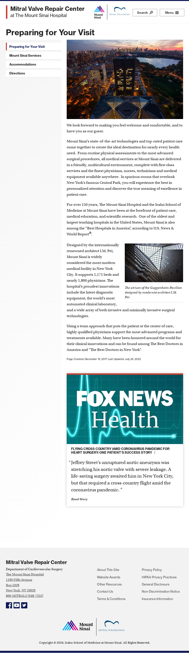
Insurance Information (157, 599)
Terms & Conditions (111, 599)
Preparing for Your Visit (27, 47)
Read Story (79, 499)
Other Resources (109, 584)
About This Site (108, 570)
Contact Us (105, 591)
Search (143, 13)
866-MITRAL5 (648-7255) (24, 596)
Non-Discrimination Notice (161, 591)
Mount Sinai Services (25, 55)
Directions (17, 73)
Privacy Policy (152, 570)
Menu (174, 13)
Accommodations (22, 64)
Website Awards (108, 577)
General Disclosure (155, 584)
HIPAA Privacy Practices (159, 577)
